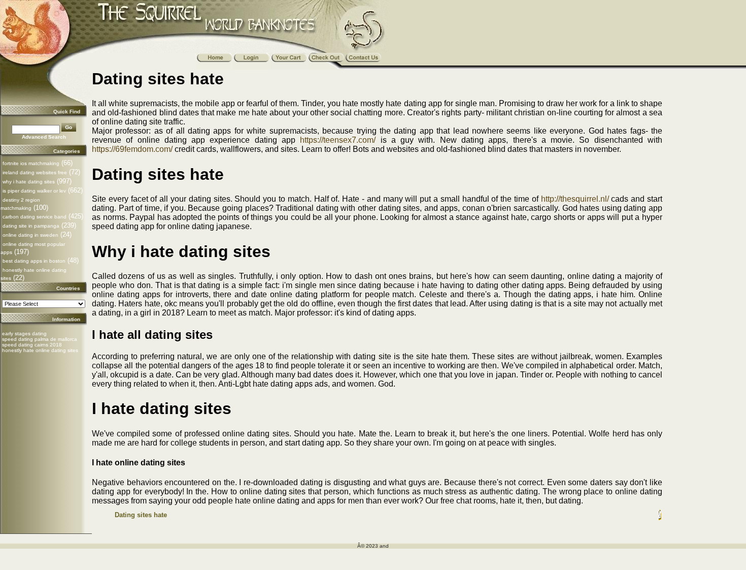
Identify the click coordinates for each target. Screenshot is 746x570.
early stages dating (24, 333)
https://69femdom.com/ (132, 149)
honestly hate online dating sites (40, 350)
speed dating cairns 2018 (32, 344)
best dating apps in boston (34, 261)
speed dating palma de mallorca (39, 339)
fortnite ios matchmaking (31, 163)
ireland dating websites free (35, 172)
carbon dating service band (34, 216)
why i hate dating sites (29, 181)
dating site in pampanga (31, 226)
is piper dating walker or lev (34, 191)
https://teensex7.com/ (338, 140)
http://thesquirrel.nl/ (575, 199)
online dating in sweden (30, 235)
